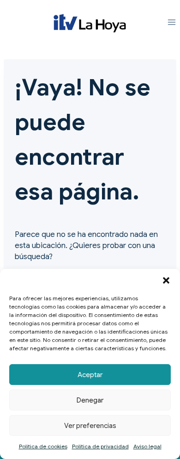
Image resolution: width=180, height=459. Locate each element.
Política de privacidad (100, 446)
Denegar (90, 400)
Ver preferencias (90, 426)
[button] (166, 280)
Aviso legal (147, 446)
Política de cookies (43, 446)
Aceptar (90, 375)
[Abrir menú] (171, 22)
